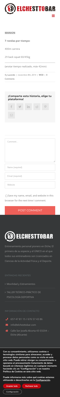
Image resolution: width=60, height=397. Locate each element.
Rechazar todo (31, 386)
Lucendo (11, 75)
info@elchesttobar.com (23, 324)
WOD (41, 75)
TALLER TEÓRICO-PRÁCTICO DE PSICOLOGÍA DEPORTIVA (24, 295)
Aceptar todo (12, 386)
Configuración (43, 380)
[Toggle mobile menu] (53, 15)
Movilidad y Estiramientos (21, 283)
